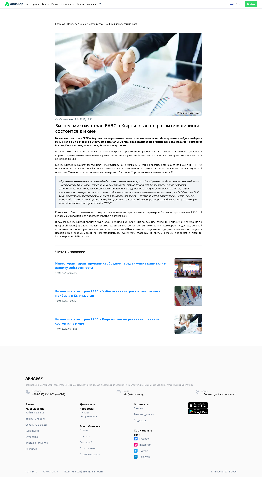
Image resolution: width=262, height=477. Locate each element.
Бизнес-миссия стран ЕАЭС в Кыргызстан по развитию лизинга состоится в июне (127, 24)
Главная (60, 24)
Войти (251, 4)
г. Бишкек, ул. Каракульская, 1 (219, 394)
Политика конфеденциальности (83, 471)
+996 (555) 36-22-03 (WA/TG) (48, 394)
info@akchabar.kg (133, 394)
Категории (31, 4)
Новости (72, 24)
